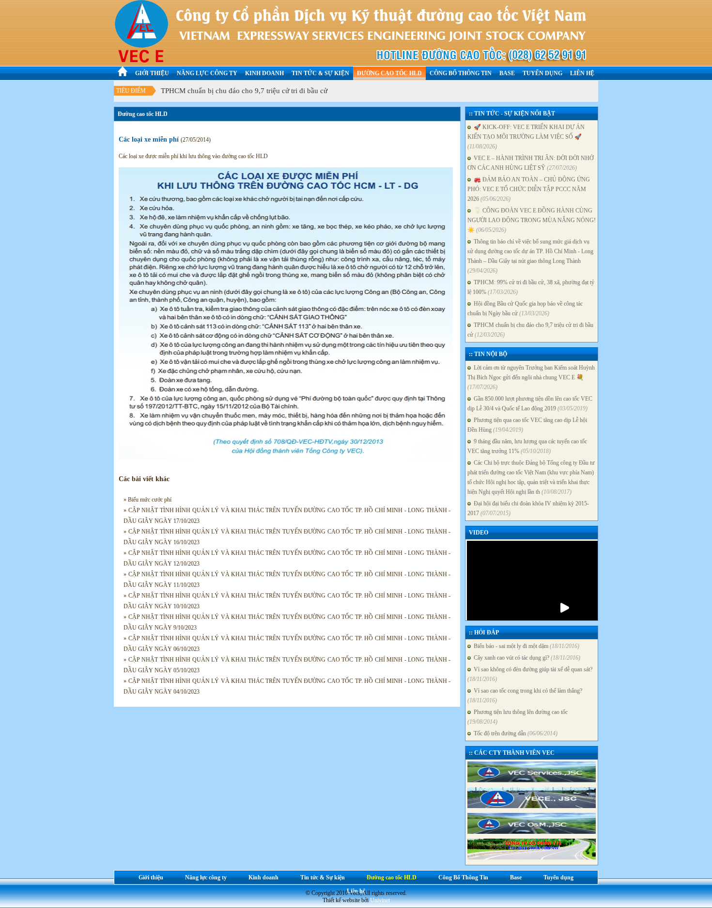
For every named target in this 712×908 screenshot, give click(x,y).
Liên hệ (582, 73)
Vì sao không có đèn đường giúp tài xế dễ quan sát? (529, 674)
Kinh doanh (264, 73)
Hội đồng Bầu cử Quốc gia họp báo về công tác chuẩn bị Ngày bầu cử (525, 308)
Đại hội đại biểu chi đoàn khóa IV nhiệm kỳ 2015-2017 (528, 508)
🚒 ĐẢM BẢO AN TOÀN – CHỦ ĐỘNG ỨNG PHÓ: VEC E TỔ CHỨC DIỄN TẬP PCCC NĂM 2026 (528, 189)
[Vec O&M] (531, 824)
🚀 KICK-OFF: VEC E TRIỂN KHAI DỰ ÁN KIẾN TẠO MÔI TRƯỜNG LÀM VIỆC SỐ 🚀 (526, 137)
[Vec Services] (531, 772)
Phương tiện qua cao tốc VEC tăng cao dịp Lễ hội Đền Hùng (527, 425)
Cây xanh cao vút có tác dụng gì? (525, 657)
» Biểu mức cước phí (147, 499)
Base (507, 73)
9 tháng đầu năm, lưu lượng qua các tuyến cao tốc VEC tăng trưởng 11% (527, 446)
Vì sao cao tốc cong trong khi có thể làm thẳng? (524, 695)
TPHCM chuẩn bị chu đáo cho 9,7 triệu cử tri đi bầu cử (244, 99)
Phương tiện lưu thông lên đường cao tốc (517, 717)
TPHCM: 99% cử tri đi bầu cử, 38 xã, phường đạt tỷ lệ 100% (530, 287)
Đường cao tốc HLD (389, 73)
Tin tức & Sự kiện (320, 73)
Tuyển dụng (542, 73)
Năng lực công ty (207, 73)
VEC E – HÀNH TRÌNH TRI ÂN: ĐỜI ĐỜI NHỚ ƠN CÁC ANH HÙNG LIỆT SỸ (530, 163)
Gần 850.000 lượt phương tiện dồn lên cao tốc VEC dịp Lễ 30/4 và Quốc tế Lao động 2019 (529, 403)
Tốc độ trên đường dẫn (514, 733)
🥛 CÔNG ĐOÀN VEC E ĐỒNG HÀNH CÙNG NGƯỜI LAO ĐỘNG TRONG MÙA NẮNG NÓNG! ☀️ (531, 220)
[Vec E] (531, 798)
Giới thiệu (152, 73)
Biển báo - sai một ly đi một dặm (525, 646)
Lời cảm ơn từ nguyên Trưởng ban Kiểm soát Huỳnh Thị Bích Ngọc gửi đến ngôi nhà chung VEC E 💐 (531, 377)
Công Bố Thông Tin (461, 73)
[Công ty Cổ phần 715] (531, 849)
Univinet (380, 900)
